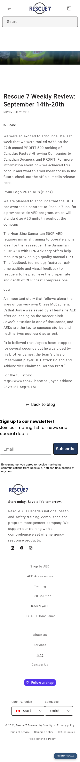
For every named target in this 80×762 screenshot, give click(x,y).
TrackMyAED (40, 606)
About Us (40, 635)
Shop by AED (39, 566)
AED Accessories (40, 576)
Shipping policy (44, 732)
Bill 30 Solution (40, 596)
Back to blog (43, 404)
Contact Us (40, 665)
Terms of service (19, 732)
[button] (9, 8)
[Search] (73, 22)
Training (40, 586)
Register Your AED (65, 756)
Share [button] (12, 125)
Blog (40, 655)
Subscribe (65, 448)
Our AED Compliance (40, 616)
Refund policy (66, 732)
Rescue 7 (21, 725)
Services (40, 645)
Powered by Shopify (40, 725)
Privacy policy (66, 725)
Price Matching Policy (42, 738)
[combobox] (40, 22)
